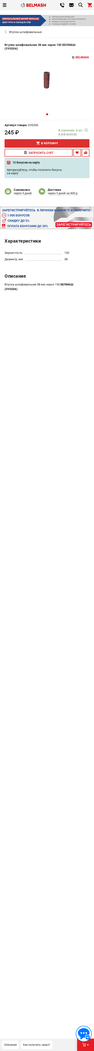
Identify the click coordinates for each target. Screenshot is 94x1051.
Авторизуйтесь (17, 169)
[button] (47, 114)
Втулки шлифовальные (25, 32)
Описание (10, 1044)
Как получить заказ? (36, 1044)
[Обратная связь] (84, 1034)
